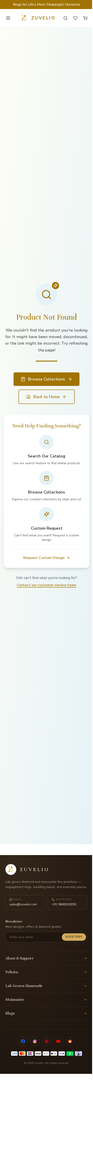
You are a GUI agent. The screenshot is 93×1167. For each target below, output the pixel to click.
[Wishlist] (75, 18)
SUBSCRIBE (73, 937)
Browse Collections (46, 379)
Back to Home (46, 396)
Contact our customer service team (46, 585)
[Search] (65, 18)
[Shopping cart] (85, 18)
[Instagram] (34, 1041)
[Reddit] (69, 1041)
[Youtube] (58, 1041)
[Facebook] (23, 1041)
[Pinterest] (46, 1041)
